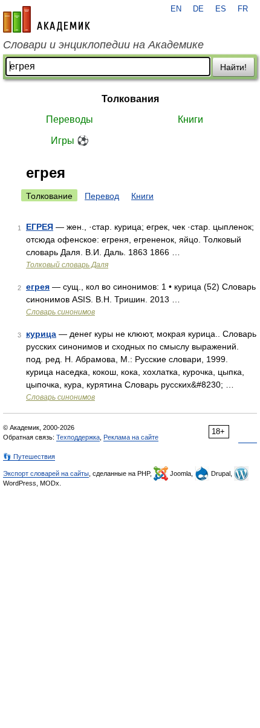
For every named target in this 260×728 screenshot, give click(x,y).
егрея (38, 286)
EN (176, 9)
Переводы (69, 119)
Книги (190, 119)
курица (41, 334)
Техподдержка (78, 437)
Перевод (102, 196)
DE (198, 9)
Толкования (130, 99)
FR (243, 9)
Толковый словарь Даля (67, 265)
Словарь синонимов (60, 312)
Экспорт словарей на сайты (46, 473)
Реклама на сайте (130, 437)
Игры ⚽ (70, 140)
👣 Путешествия (29, 456)
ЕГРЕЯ (39, 227)
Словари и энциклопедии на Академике (103, 45)
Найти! (233, 67)
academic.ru (46, 19)
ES (220, 9)
